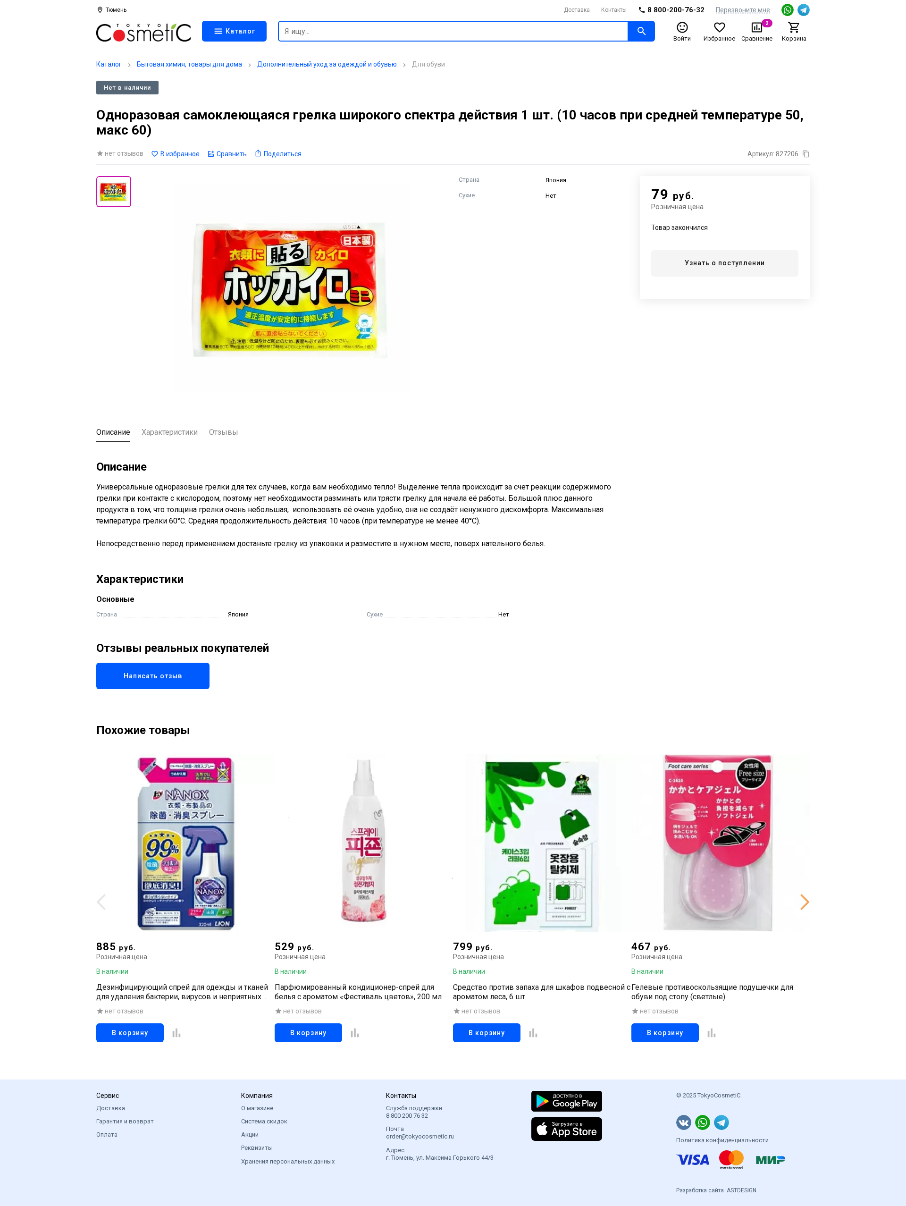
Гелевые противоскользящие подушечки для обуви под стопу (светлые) (712, 992)
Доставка (577, 10)
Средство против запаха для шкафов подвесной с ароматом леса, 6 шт (541, 992)
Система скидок (264, 1121)
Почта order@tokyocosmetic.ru (420, 1132)
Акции (250, 1134)
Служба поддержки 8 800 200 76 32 (414, 1112)
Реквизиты (257, 1147)
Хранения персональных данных (288, 1161)
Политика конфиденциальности (722, 1140)
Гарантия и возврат (125, 1121)
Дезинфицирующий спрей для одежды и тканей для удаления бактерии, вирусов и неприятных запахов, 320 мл (182, 992)
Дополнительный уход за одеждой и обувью (327, 64)
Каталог (109, 64)
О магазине (257, 1108)
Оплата (106, 1134)
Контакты (614, 10)
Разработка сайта (700, 1190)
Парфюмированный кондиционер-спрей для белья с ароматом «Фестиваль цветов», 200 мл (358, 992)
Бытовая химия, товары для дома (189, 64)
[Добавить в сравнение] (176, 1032)
